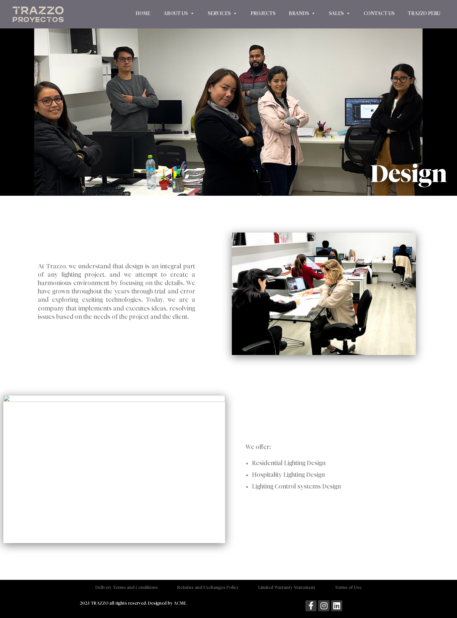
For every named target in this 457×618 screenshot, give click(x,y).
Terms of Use (348, 587)
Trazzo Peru (424, 13)
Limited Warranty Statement (286, 587)
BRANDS (299, 13)
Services (219, 13)
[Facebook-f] (311, 606)
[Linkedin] (337, 606)
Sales (336, 13)
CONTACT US (379, 13)
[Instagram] (324, 606)
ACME (180, 603)
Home (142, 13)
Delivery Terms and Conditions (126, 587)
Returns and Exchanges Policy (208, 587)
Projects (263, 13)
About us (176, 13)
